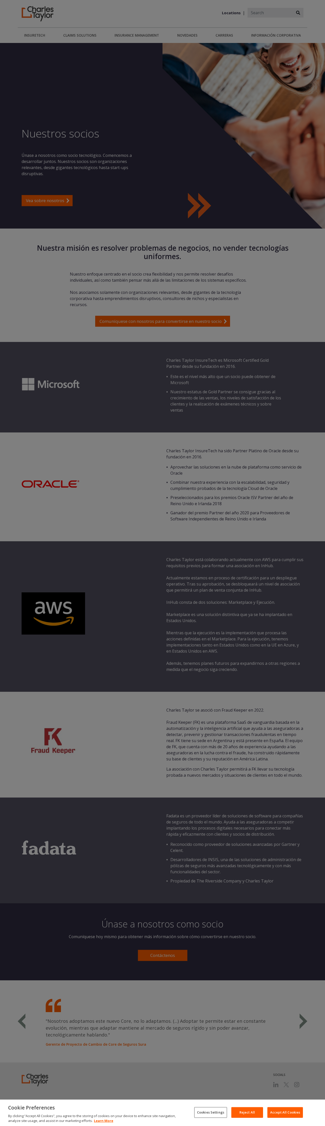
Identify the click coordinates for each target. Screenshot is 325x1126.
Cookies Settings (210, 1112)
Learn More (103, 1120)
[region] (162, 1113)
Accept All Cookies (285, 1112)
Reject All (247, 1112)
